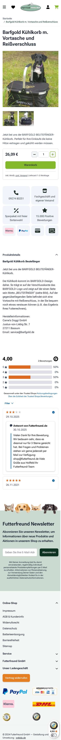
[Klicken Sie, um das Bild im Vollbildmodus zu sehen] (30, 79)
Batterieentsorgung (13, 634)
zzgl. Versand (21, 175)
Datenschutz (10, 628)
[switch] (51, 735)
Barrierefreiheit (11, 640)
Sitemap (7, 646)
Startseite (7, 18)
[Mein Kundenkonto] (48, 7)
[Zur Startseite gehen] (30, 7)
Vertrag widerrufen (16, 685)
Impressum (9, 610)
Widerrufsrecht (11, 622)
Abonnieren (49, 552)
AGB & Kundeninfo (13, 616)
